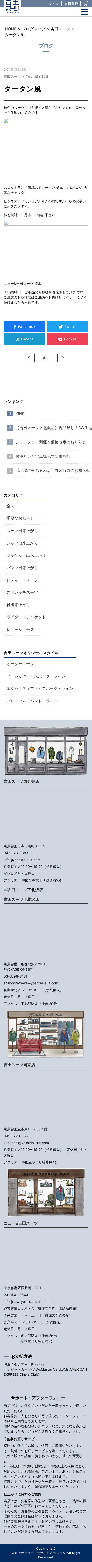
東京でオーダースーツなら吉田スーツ (39, 1553)
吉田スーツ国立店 (19, 1064)
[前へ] (30, 358)
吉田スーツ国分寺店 (21, 781)
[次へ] (62, 358)
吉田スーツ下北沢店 (21, 899)
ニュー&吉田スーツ (21, 1223)
